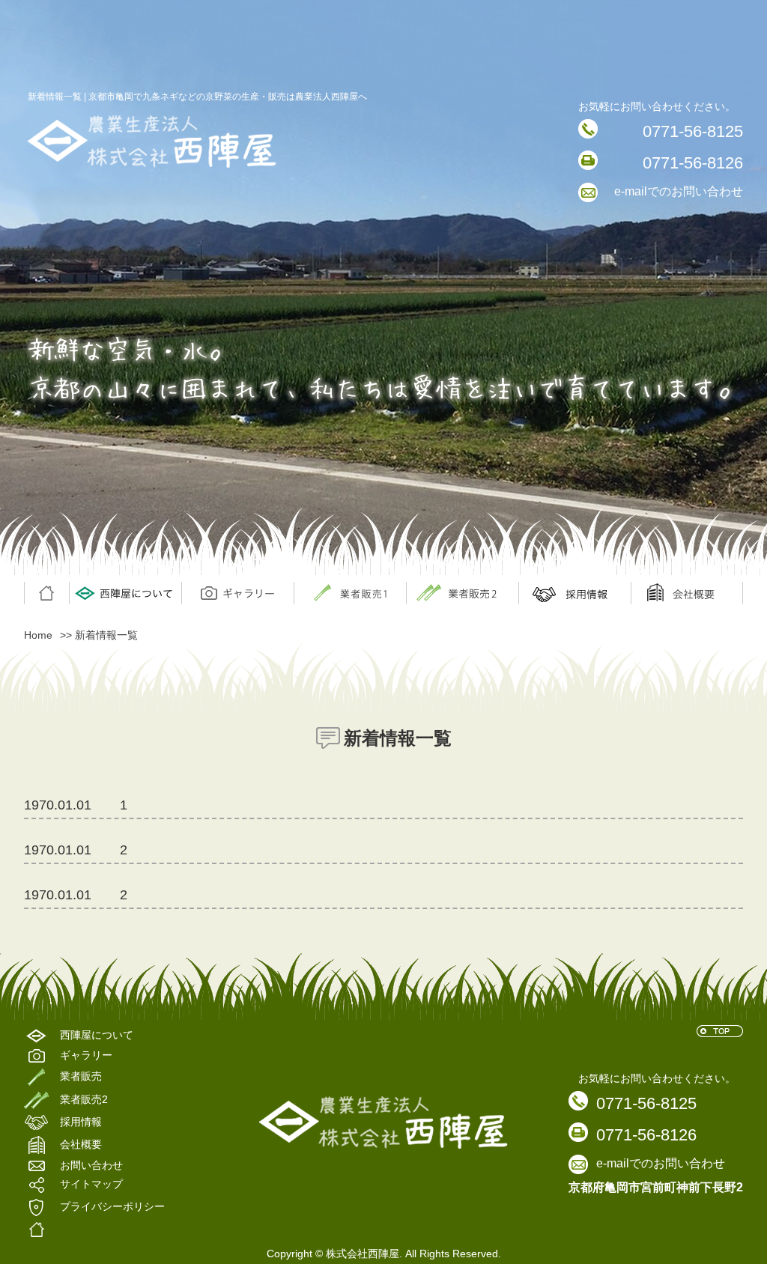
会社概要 (687, 593)
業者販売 (462, 593)
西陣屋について (125, 593)
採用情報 (574, 593)
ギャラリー (237, 593)
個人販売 (350, 593)
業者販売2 (84, 1099)
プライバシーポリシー (112, 1207)
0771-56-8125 (693, 131)
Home (38, 635)
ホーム (46, 593)
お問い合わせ (91, 1165)
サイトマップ (91, 1185)
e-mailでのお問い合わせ (678, 191)
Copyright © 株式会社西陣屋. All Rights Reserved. (384, 1254)
